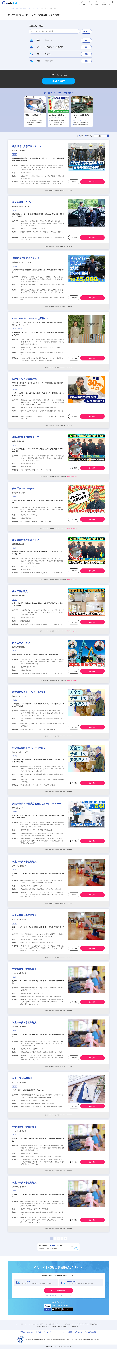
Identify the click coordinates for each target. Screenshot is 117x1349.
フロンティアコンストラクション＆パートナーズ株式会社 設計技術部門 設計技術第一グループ (38, 324)
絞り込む (86, 31)
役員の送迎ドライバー (23, 202)
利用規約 (22, 1332)
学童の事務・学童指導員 (24, 861)
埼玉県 (20, 8)
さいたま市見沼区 (35, 8)
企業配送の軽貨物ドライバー (26, 258)
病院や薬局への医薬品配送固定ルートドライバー (36, 803)
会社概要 (69, 1332)
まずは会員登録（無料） (58, 1290)
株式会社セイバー (18, 808)
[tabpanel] (58, 111)
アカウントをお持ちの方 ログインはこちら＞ (58, 1295)
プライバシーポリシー (53, 1332)
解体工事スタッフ (21, 643)
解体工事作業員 (20, 591)
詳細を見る (92, 181)
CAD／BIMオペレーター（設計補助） (31, 318)
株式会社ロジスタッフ (20, 696)
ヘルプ (63, 1332)
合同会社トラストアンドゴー (22, 262)
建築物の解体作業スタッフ (25, 437)
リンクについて (31, 1332)
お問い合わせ (78, 1332)
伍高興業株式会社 (18, 441)
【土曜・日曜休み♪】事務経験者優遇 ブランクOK (28, 1090)
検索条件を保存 (58, 81)
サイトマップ (41, 1332)
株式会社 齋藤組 (18, 151)
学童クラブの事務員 (22, 1078)
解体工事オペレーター (23, 488)
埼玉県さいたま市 (26, 8)
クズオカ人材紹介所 (19, 866)
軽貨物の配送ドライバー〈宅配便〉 (30, 748)
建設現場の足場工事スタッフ (26, 146)
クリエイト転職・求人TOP (13, 8)
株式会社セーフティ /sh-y (21, 206)
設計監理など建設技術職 (24, 379)
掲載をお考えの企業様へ (90, 1332)
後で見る (75, 181)
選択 (86, 40)
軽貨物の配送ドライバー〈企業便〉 (30, 692)
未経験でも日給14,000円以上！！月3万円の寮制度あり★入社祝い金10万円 (35, 654)
